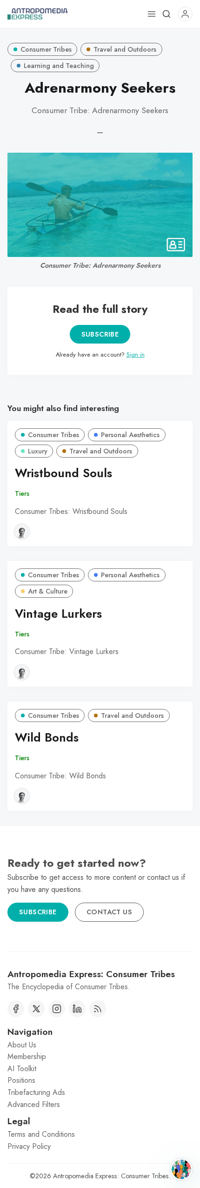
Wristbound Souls (63, 473)
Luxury (37, 451)
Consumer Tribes (46, 49)
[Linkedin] (77, 1008)
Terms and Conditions (41, 1134)
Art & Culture (47, 591)
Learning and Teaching (59, 65)
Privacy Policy (29, 1146)
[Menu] (151, 14)
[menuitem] (100, 1045)
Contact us (109, 912)
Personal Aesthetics (130, 434)
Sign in (136, 354)
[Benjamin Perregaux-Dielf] (22, 532)
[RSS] (97, 1008)
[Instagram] (56, 1008)
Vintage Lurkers (58, 613)
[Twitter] (36, 1008)
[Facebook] (15, 1008)
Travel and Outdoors (124, 49)
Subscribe (100, 334)
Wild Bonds (47, 737)
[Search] (166, 14)
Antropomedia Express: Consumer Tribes (111, 1176)
